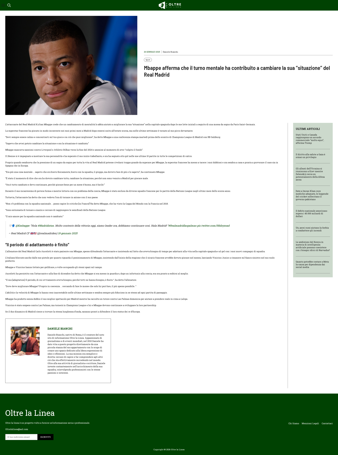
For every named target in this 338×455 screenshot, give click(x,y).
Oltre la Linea (178, 449)
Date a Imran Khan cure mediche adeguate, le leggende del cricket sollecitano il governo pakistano (312, 195)
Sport (148, 60)
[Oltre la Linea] (170, 5)
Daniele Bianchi (170, 52)
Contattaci (327, 423)
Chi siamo (293, 423)
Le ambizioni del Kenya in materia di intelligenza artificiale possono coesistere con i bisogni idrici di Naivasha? (313, 246)
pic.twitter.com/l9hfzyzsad (213, 225)
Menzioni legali (310, 423)
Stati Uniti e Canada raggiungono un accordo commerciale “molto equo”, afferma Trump (310, 138)
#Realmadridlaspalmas (182, 225)
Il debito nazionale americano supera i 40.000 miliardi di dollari (311, 213)
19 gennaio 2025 (67, 233)
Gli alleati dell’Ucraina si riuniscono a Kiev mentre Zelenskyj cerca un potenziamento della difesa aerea (310, 174)
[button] (9, 5)
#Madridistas (46, 225)
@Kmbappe (22, 225)
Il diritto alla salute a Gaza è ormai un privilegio (310, 156)
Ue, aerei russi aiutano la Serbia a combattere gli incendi (312, 229)
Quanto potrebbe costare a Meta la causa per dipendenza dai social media (312, 264)
